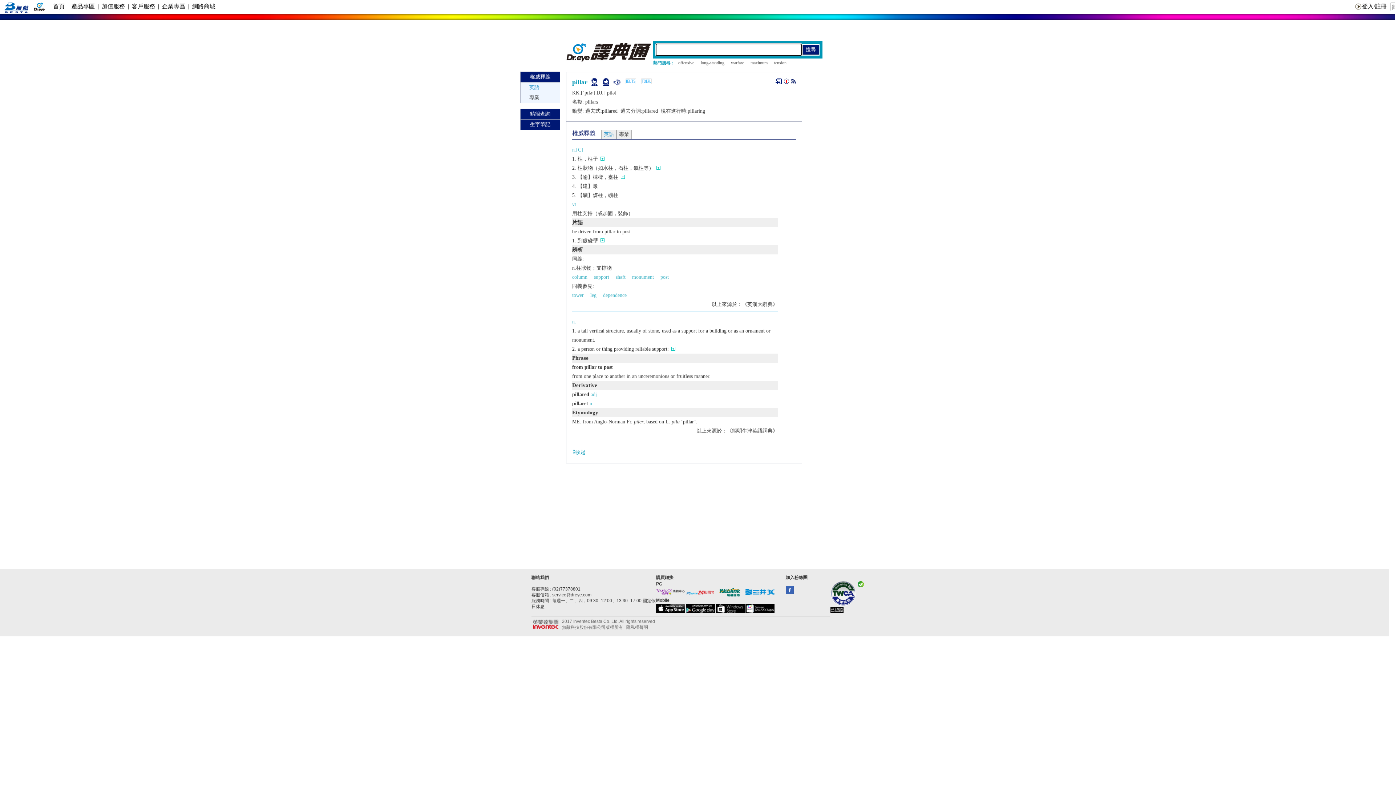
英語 (534, 87)
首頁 (59, 6)
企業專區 (173, 6)
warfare (737, 62)
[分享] (793, 82)
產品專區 (83, 6)
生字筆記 (540, 124)
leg (593, 295)
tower (578, 295)
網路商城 (203, 6)
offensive (686, 62)
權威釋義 (540, 77)
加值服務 (113, 6)
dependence (615, 295)
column (579, 277)
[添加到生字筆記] (779, 81)
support (601, 277)
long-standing (712, 62)
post (664, 277)
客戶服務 (143, 6)
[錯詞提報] (786, 82)
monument (643, 277)
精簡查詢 (540, 114)
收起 (580, 452)
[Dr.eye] (609, 60)
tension (780, 62)
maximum (759, 62)
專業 (534, 97)
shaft (621, 277)
